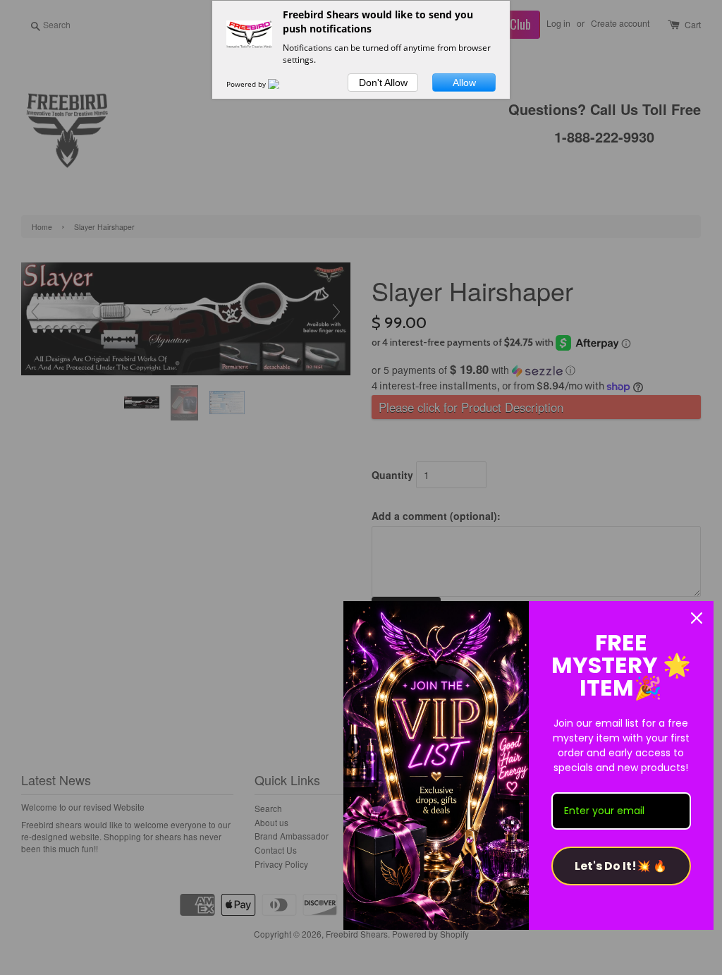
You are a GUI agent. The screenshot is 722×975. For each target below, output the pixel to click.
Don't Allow (383, 82)
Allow (464, 82)
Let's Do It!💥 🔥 (621, 866)
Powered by (247, 84)
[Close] (697, 618)
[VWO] (282, 84)
